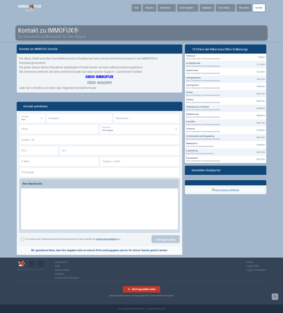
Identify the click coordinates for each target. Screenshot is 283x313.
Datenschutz (62, 269)
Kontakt (59, 273)
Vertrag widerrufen (144, 289)
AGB (57, 266)
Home (249, 262)
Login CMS (252, 266)
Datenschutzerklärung (107, 239)
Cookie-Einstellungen (67, 277)
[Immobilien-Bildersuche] (275, 296)
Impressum (61, 262)
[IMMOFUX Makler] (225, 189)
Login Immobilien (256, 269)
